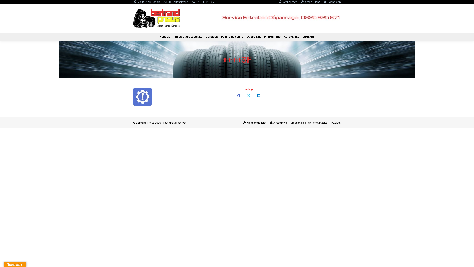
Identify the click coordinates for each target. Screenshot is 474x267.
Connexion (334, 2)
